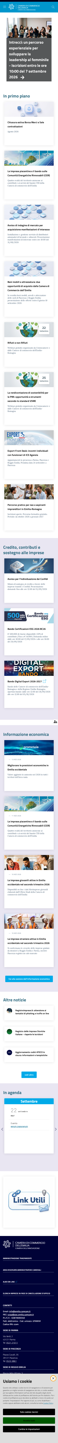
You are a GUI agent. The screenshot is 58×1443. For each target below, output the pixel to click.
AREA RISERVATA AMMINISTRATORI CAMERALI (22, 1270)
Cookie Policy (48, 1403)
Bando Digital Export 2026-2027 (25, 681)
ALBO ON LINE (9, 1282)
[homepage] (24, 7)
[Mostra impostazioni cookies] (55, 721)
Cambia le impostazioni (29, 1429)
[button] (53, 7)
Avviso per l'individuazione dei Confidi (28, 579)
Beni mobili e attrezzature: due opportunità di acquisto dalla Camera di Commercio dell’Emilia (28, 286)
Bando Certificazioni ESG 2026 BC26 (27, 629)
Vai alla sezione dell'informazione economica (29, 978)
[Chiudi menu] (48, 5)
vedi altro (29, 1074)
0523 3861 (11, 1361)
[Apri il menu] (4, 6)
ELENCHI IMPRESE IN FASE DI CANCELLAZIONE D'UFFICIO (26, 1293)
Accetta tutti (29, 1420)
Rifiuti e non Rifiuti (18, 343)
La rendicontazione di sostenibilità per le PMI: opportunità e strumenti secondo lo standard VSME (28, 397)
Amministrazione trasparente (17, 1258)
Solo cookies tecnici (29, 1412)
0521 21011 (12, 1342)
